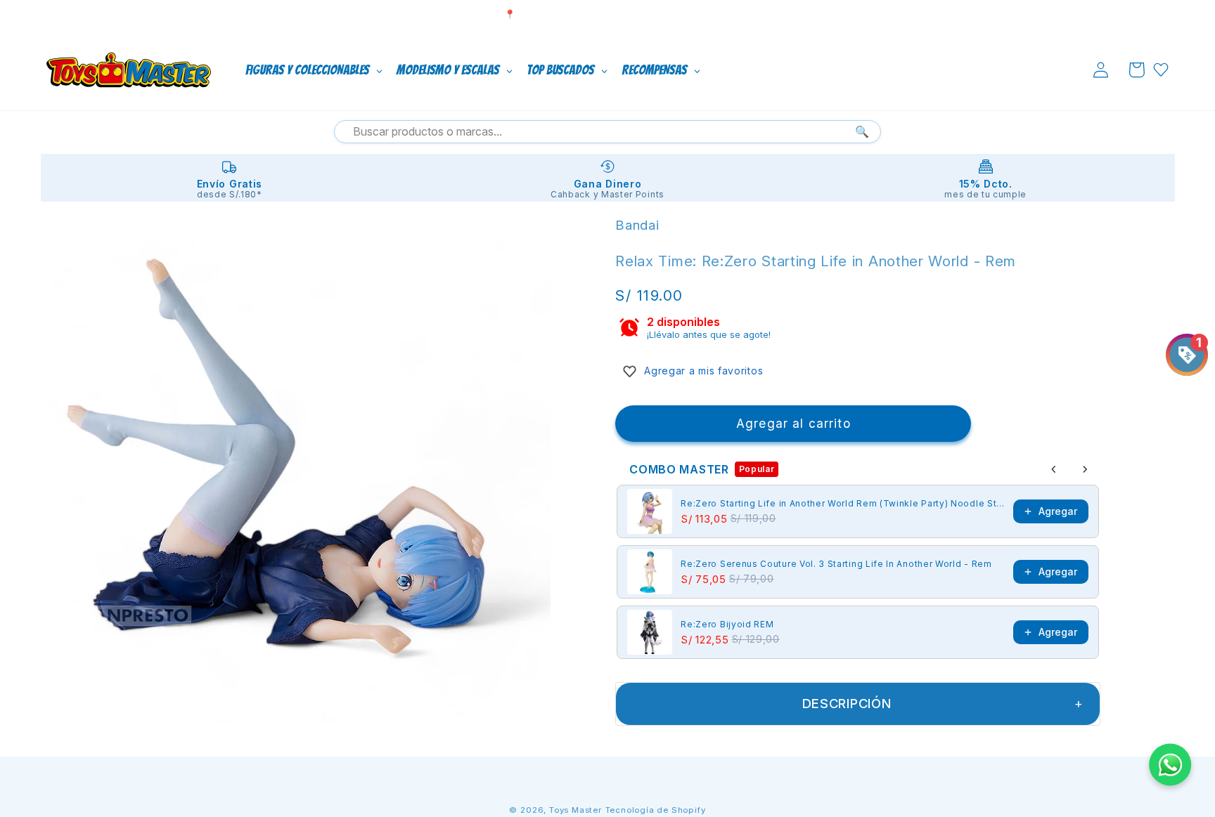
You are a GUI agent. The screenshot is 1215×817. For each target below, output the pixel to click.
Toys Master (575, 810)
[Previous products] (1054, 469)
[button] (1137, 70)
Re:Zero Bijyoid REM (727, 624)
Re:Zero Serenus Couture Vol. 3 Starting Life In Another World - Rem (836, 563)
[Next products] (1084, 469)
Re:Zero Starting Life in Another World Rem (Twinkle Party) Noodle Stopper (843, 503)
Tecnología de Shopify (655, 810)
